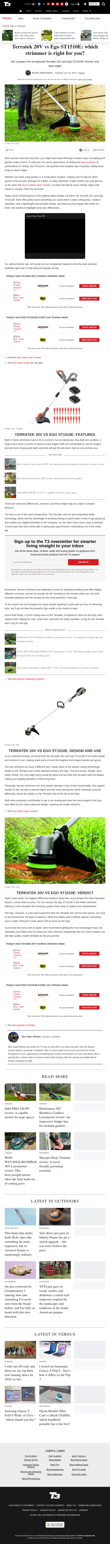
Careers (83, 1510)
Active (38, 11)
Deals (20, 18)
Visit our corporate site (86, 1536)
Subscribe (93, 4)
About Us (71, 1505)
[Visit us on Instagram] (57, 4)
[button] (55, 285)
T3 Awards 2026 (68, 18)
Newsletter (100, 150)
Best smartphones (55, 1469)
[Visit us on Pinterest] (48, 4)
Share (11, 150)
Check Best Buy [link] (89, 299)
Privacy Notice (88, 570)
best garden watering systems (28, 679)
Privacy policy (30, 1510)
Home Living (52, 11)
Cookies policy (48, 1510)
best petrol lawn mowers (25, 811)
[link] (18, 286)
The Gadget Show (92, 18)
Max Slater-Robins (44, 73)
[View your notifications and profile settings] (85, 4)
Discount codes (79, 1474)
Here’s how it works (85, 79)
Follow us (86, 150)
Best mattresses (55, 1474)
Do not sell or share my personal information (55, 1515)
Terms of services (43, 570)
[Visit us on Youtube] (52, 4)
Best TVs (55, 1465)
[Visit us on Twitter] (43, 4)
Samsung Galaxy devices (31, 1466)
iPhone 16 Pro (31, 1460)
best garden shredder (23, 1025)
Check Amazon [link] (89, 286)
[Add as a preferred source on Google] (55, 1525)
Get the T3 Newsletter (42, 18)
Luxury (65, 11)
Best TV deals (79, 1469)
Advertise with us (67, 1510)
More (85, 11)
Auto (75, 11)
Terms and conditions (89, 1505)
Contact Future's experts (50, 1505)
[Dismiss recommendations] (106, 26)
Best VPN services (31, 1479)
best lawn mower (21, 363)
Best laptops (55, 1460)
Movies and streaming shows (31, 1473)
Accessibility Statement (21, 1505)
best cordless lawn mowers (36, 185)
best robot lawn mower (29, 357)
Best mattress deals (79, 1465)
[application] (55, 236)
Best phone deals (79, 1460)
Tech (28, 11)
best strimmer (88, 162)
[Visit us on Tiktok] (66, 4)
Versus (82, 73)
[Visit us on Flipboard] (62, 4)
